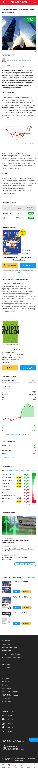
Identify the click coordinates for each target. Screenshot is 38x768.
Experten (5, 685)
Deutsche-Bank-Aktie (9, 100)
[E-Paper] (15, 765)
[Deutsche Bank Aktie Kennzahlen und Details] (19, 412)
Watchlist (7, 387)
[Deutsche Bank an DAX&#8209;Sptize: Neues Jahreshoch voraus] (19, 525)
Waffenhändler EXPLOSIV (22, 597)
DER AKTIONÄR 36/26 (20, 582)
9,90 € (16, 623)
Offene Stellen (7, 664)
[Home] (22, 765)
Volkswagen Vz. (6, 498)
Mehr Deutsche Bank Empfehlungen (25, 564)
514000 (4, 382)
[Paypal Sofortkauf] (10, 367)
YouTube (10, 719)
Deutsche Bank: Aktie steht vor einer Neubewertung (15, 558)
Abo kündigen (6, 667)
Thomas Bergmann (25, 60)
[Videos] (3, 765)
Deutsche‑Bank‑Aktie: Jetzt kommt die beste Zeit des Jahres (18, 550)
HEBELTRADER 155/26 (20, 613)
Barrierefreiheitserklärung (11, 654)
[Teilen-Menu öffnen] (28, 765)
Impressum (6, 644)
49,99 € (17, 607)
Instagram (10, 723)
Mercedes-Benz (6, 489)
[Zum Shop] (9, 765)
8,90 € (16, 591)
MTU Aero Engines (7, 480)
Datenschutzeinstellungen (11, 657)
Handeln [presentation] (33, 740)
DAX (13, 55)
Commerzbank (6, 486)
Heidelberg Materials (8, 474)
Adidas (4, 492)
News (18, 477)
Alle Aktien (5, 675)
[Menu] (35, 2)
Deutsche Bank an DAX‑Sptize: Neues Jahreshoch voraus (15, 541)
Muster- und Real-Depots (10, 691)
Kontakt (9, 715)
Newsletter (6, 681)
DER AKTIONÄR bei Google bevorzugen (13, 66)
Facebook (10, 727)
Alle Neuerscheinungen (30, 577)
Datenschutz (6, 651)
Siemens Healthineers (8, 495)
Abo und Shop (6, 698)
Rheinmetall (5, 483)
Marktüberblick (7, 688)
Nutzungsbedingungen (10, 647)
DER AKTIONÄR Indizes (10, 695)
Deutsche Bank (6, 55)
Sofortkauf (13, 265)
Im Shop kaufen (27, 265)
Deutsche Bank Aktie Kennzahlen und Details (15, 434)
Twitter (9, 731)
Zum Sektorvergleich (9, 457)
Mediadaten (6, 641)
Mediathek (5, 678)
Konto (19, 272)
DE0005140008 (13, 382)
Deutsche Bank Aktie (8, 380)
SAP (3, 501)
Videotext (5, 661)
